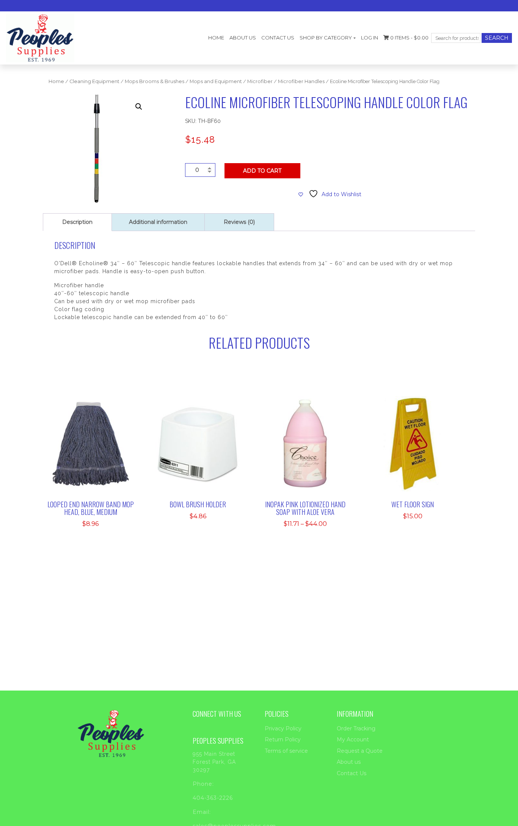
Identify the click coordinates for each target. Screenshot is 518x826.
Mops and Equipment (216, 81)
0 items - (409, 38)
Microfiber (260, 81)
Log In (369, 38)
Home (216, 38)
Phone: (203, 783)
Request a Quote (360, 750)
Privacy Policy (283, 728)
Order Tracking (356, 728)
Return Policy (283, 739)
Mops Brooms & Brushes (154, 81)
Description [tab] (77, 222)
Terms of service (286, 750)
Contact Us (277, 38)
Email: (202, 812)
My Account (353, 739)
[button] (139, 106)
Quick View (95, 466)
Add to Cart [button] (95, 443)
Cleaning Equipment (94, 81)
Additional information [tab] (158, 222)
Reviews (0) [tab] (239, 222)
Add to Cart (262, 170)
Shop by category (326, 38)
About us (242, 38)
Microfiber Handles (301, 81)
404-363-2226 (213, 798)
